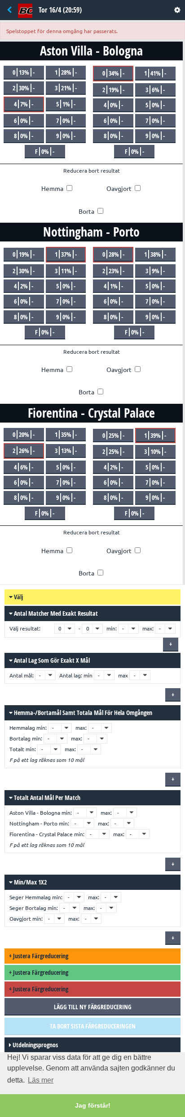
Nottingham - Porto (33, 823)
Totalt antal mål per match (46, 797)
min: (111, 628)
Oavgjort (20, 919)
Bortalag (20, 738)
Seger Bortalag (27, 908)
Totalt (16, 749)
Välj (18, 596)
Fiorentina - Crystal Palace (41, 834)
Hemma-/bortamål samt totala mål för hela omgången (82, 712)
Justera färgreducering (38, 956)
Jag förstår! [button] (92, 1105)
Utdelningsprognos (34, 1045)
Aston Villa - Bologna (34, 813)
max (123, 675)
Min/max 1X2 (30, 882)
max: (148, 628)
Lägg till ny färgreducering (93, 1007)
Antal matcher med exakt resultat (55, 613)
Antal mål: (22, 675)
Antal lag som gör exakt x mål (51, 660)
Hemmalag (22, 728)
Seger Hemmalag (30, 897)
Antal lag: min (75, 675)
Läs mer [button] (40, 1080)
